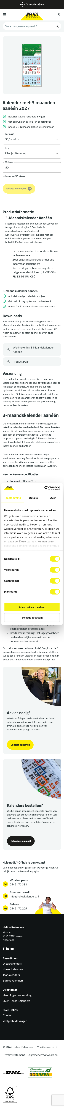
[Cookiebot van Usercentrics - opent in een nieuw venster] (45, 488)
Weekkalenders (12, 963)
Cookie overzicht (47, 1047)
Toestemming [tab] (12, 497)
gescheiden (32, 651)
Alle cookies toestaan (32, 607)
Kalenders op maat (21, 841)
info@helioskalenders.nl (24, 896)
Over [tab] (53, 497)
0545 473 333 (18, 884)
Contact (8, 1015)
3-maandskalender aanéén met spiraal (34, 659)
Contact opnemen (20, 744)
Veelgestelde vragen (15, 1021)
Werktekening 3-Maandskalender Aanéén (33, 349)
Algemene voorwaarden (43, 1054)
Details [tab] (33, 497)
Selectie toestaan (32, 617)
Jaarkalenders (11, 974)
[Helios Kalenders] (32, 16)
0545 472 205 (18, 908)
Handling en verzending (17, 995)
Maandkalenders (13, 969)
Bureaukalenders (13, 980)
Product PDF (21, 361)
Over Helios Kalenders (16, 1000)
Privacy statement (14, 1054)
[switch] (55, 570)
